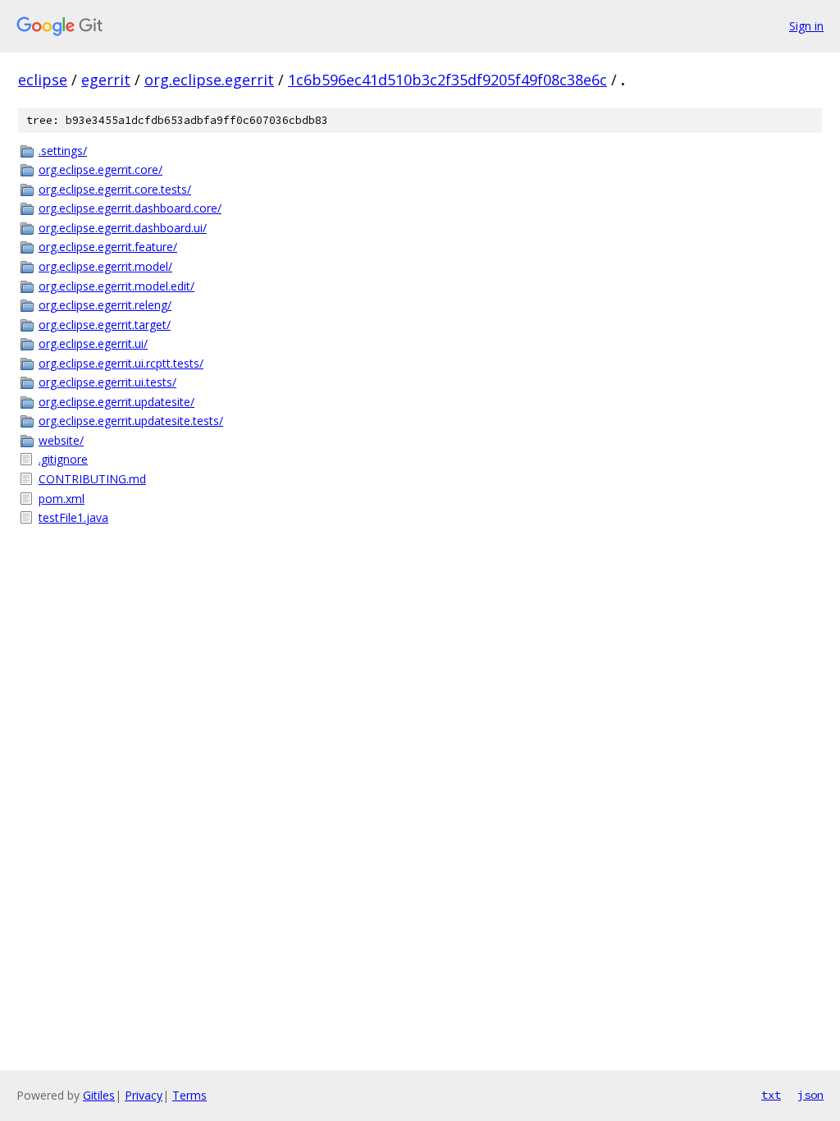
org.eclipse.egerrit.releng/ (105, 305)
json (810, 1094)
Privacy (143, 1095)
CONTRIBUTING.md (92, 479)
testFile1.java (73, 517)
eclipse (42, 79)
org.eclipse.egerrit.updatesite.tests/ (131, 420)
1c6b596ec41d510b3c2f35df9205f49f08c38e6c (447, 79)
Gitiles (99, 1095)
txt (771, 1094)
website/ (61, 440)
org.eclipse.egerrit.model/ (105, 266)
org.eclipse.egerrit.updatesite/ (116, 402)
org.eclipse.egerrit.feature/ (108, 246)
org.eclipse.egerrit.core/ (100, 169)
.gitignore (63, 459)
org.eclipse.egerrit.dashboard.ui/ (123, 228)
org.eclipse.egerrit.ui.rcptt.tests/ (121, 363)
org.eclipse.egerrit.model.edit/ (116, 286)
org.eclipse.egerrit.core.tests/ (115, 189)
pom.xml (61, 498)
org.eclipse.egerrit (209, 79)
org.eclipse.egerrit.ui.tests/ (107, 382)
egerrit (105, 79)
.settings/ (63, 150)
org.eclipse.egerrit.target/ (105, 324)
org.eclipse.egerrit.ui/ (93, 343)
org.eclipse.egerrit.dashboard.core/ (130, 208)
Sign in (806, 26)
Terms (189, 1095)
